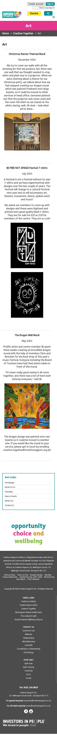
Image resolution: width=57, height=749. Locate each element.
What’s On (9, 501)
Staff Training (28, 667)
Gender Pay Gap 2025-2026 (30, 577)
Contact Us (9, 505)
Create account (36, 4)
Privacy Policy (9, 575)
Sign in (50, 4)
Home (5, 33)
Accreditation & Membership (28, 649)
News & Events (11, 496)
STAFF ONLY (28, 660)
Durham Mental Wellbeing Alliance (29, 620)
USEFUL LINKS (28, 598)
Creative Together (23, 33)
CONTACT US (28, 627)
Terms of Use (22, 575)
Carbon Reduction (10, 577)
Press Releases (33, 579)
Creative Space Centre (28, 605)
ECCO (28, 674)
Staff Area (28, 663)
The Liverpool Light (28, 616)
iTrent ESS (29, 671)
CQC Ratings (29, 652)
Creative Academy (28, 601)
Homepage (9, 483)
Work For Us (10, 487)
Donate (34, 13)
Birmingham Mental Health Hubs (28, 612)
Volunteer (9, 492)
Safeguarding (28, 638)
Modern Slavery (36, 575)
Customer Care (28, 631)
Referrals (28, 634)
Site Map (48, 575)
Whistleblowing (28, 642)
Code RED (29, 645)
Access (28, 678)
